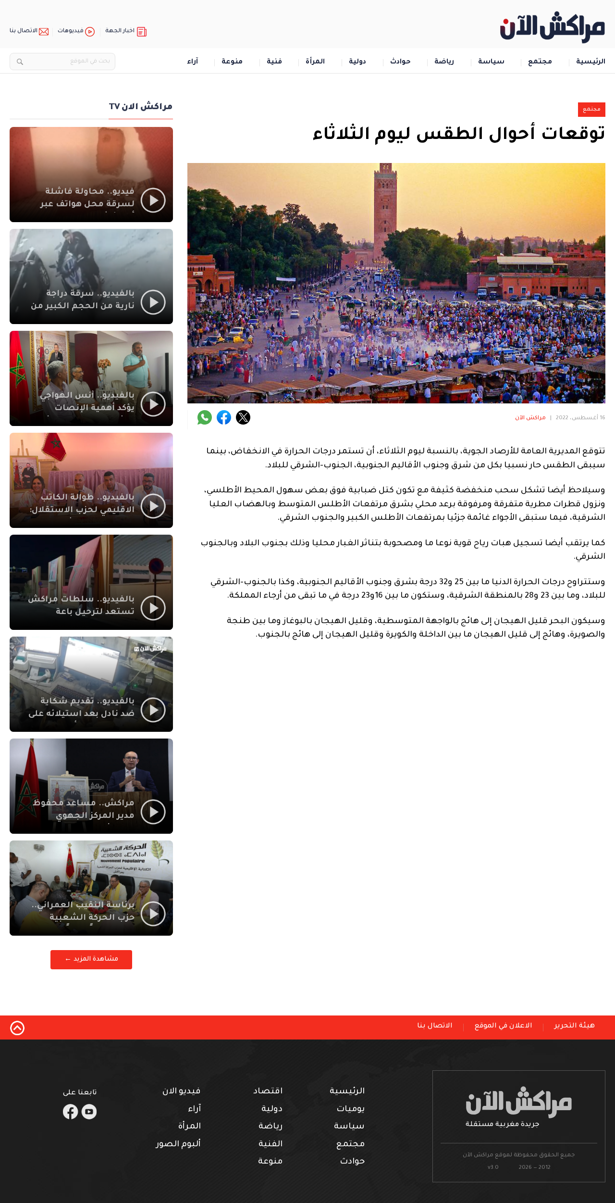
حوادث (400, 62)
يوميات (350, 1110)
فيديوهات (71, 31)
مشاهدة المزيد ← (91, 959)
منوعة (232, 62)
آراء (192, 62)
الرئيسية (590, 62)
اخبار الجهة (120, 31)
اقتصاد (268, 1092)
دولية (357, 62)
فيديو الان (181, 1092)
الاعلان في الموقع (503, 1026)
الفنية (270, 1145)
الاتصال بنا (23, 31)
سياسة (491, 62)
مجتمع (540, 62)
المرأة (315, 62)
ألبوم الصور (178, 1145)
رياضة (444, 62)
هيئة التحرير (574, 1026)
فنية (274, 62)
